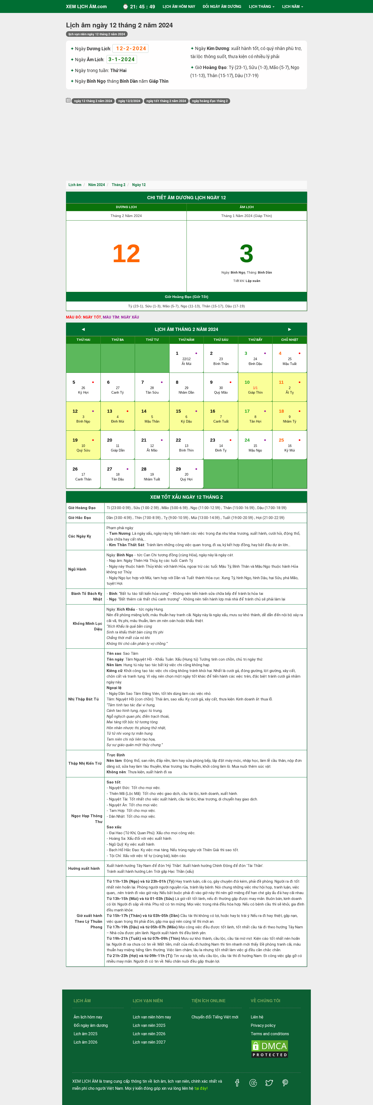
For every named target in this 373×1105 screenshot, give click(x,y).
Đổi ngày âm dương (91, 1025)
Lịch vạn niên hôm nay (152, 1017)
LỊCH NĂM (291, 6)
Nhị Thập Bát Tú (83, 699)
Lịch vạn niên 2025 (149, 1025)
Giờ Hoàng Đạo (82, 508)
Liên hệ (257, 1017)
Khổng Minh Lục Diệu (87, 626)
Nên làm (114, 665)
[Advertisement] (186, 142)
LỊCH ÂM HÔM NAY (179, 6)
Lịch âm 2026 (85, 1042)
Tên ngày (115, 659)
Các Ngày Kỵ (79, 536)
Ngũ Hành (77, 569)
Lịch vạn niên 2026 (149, 1033)
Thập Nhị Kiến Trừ (84, 763)
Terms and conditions (270, 1033)
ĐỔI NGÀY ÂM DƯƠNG (222, 6)
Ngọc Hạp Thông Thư (86, 819)
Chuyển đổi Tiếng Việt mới (215, 1017)
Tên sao (114, 653)
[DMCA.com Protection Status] (270, 1048)
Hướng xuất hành (84, 868)
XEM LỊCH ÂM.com (86, 6)
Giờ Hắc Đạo (79, 517)
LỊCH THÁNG (260, 6)
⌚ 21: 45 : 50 (138, 6)
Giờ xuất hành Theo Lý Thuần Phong (88, 921)
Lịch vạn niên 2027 (149, 1042)
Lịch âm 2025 (85, 1033)
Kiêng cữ (114, 670)
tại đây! (201, 1088)
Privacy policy (263, 1025)
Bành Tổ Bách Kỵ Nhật (86, 596)
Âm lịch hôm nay (88, 1017)
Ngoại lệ (114, 687)
